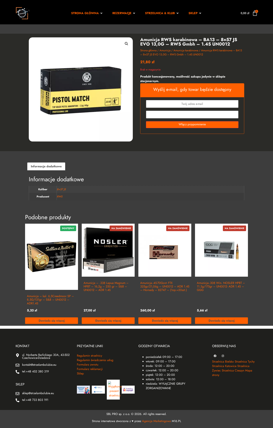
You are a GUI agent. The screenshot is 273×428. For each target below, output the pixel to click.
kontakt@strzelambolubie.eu (39, 365)
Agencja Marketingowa (156, 421)
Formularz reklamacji (90, 369)
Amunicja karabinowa (185, 50)
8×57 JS (61, 189)
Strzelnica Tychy (245, 361)
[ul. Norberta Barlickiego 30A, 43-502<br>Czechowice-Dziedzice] (17, 355)
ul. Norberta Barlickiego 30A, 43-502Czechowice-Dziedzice (46, 356)
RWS (59, 196)
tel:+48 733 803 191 (35, 400)
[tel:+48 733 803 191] (17, 400)
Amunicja (165, 50)
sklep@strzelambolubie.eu (38, 393)
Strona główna (148, 50)
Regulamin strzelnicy (89, 355)
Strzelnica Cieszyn (233, 370)
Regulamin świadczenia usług (95, 360)
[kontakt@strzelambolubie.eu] (17, 365)
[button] (87, 13)
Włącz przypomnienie (192, 124)
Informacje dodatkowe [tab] (46, 166)
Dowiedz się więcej (52, 320)
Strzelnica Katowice (224, 366)
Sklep (80, 373)
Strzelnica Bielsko (223, 361)
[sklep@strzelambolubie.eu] (17, 393)
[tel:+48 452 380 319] (17, 372)
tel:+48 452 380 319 (35, 371)
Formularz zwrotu (87, 364)
